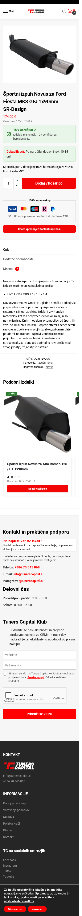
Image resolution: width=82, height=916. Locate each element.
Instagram (10, 865)
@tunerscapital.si (31, 581)
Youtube (8, 876)
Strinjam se (15, 909)
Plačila (7, 830)
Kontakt (8, 837)
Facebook (9, 860)
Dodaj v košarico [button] (37, 488)
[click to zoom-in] (41, 54)
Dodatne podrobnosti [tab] (18, 259)
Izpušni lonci (45, 362)
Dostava (8, 816)
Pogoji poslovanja (14, 803)
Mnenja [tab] (10, 269)
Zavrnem (37, 909)
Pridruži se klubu (39, 714)
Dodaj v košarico (48, 183)
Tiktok (7, 871)
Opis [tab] (6, 249)
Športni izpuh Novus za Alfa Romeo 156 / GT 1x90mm (37, 466)
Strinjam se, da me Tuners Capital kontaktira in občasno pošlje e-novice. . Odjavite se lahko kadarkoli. (41, 677)
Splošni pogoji (36, 677)
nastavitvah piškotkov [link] (19, 901)
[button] (71, 11)
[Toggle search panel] (64, 11)
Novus (49, 366)
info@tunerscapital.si (28, 574)
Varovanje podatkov (16, 810)
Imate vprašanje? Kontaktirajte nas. (39, 229)
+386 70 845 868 (27, 567)
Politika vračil (11, 823)
